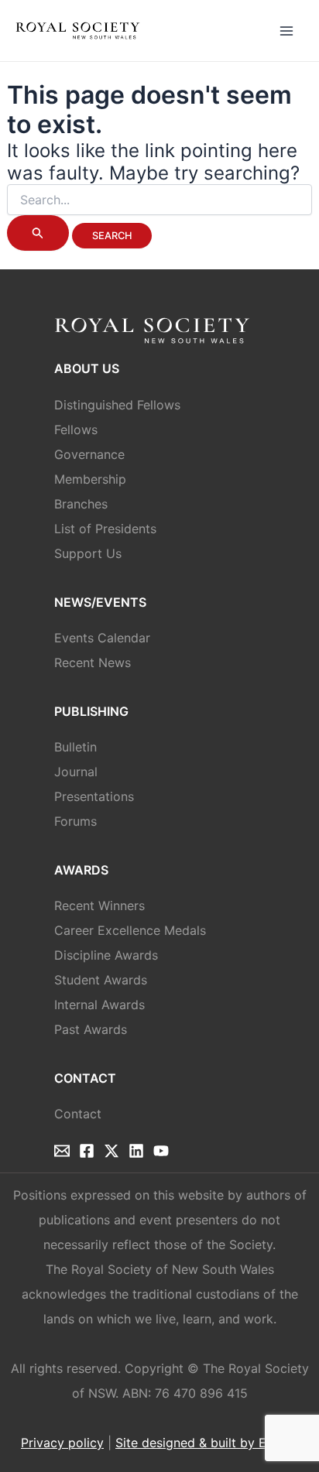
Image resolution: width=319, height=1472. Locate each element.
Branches (81, 504)
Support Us (88, 553)
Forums (75, 821)
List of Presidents (105, 528)
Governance (89, 454)
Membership (90, 479)
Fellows (76, 429)
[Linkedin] (136, 1151)
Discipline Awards (106, 955)
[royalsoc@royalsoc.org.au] (62, 1151)
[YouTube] (161, 1151)
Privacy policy (62, 1442)
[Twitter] (111, 1151)
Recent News (92, 662)
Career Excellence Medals (130, 930)
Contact (77, 1113)
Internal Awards (99, 1004)
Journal (76, 771)
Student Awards (100, 980)
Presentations (94, 796)
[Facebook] (86, 1151)
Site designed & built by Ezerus (206, 1442)
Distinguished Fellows (117, 405)
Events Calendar (102, 637)
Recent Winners (99, 905)
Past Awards (90, 1029)
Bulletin (75, 747)
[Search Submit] (38, 233)
